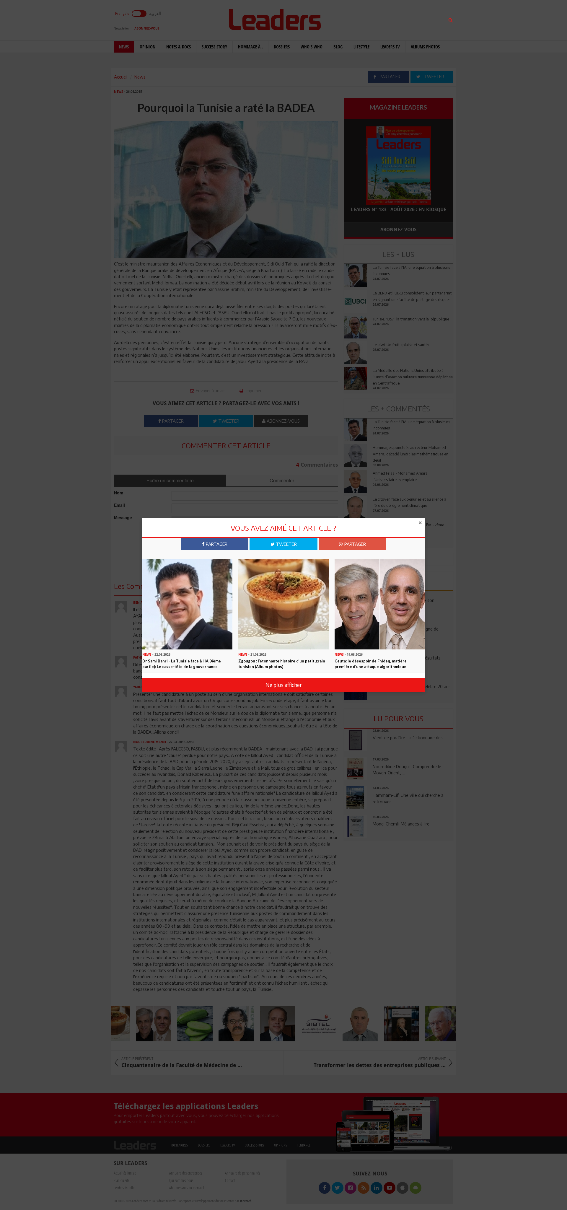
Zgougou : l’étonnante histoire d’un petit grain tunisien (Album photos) (281, 664)
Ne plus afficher (283, 684)
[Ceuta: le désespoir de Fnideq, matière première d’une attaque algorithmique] (380, 603)
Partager (216, 544)
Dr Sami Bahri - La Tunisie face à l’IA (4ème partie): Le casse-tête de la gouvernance (181, 664)
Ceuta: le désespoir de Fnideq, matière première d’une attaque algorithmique (371, 664)
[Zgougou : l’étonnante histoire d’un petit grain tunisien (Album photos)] (283, 603)
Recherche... (358, 19)
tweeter (286, 544)
